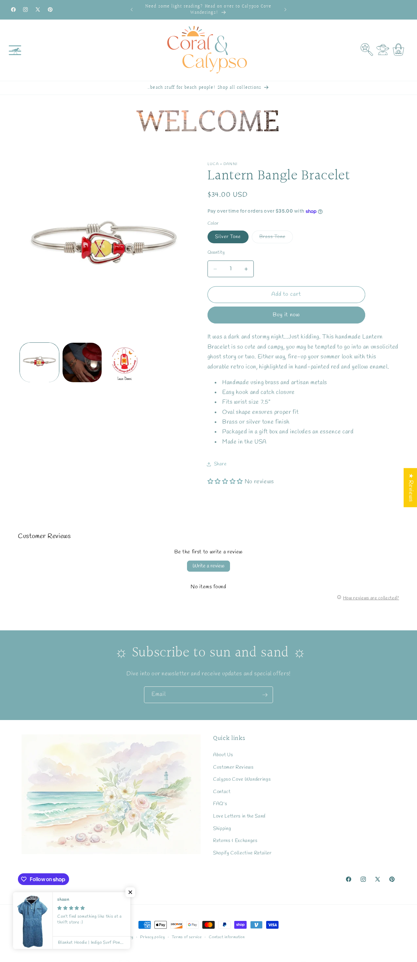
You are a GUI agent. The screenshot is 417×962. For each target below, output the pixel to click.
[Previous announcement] (131, 10)
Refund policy (120, 937)
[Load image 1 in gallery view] (39, 362)
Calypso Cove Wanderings (242, 779)
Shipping (222, 828)
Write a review (208, 566)
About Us (223, 755)
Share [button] (220, 464)
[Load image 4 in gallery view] (124, 362)
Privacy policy (152, 937)
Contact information (227, 937)
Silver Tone (228, 236)
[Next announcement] (285, 10)
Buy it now (286, 315)
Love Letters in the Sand (239, 816)
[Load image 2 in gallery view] (82, 362)
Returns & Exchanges (235, 840)
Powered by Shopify (83, 937)
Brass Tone (276, 238)
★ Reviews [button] (410, 487)
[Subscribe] (265, 694)
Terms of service (187, 937)
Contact (222, 792)
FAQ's (220, 804)
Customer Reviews (233, 767)
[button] (15, 50)
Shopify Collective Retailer (242, 853)
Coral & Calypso (49, 937)
